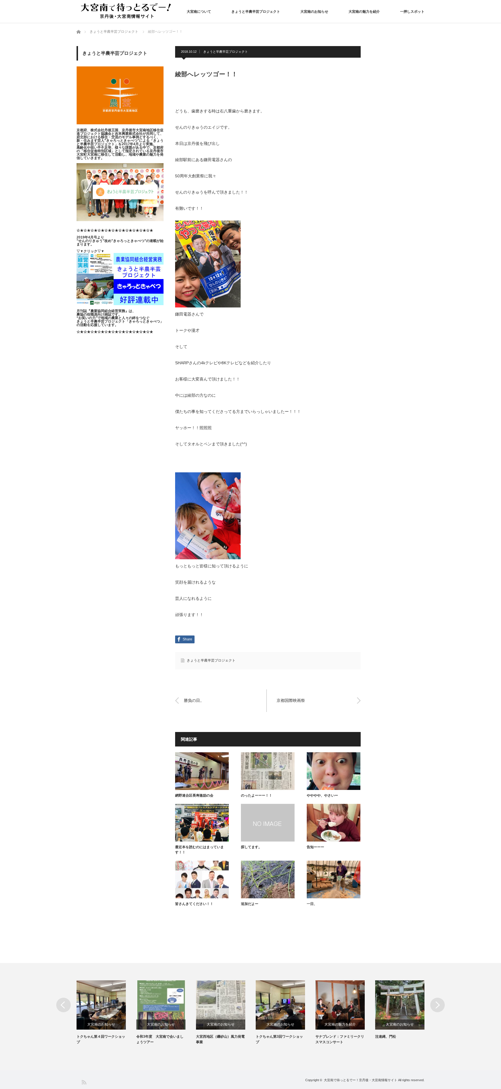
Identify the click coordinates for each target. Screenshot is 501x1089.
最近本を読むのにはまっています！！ (199, 849)
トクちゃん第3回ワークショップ (279, 1039)
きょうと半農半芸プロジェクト (255, 12)
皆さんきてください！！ (194, 904)
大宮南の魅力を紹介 (364, 12)
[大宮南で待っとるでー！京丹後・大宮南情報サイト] (127, 11)
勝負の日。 (194, 700)
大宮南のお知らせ (314, 12)
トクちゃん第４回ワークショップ (101, 1039)
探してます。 (251, 847)
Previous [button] (63, 1005)
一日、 (312, 904)
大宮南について (199, 12)
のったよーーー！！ (256, 795)
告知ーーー (315, 847)
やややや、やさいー (322, 795)
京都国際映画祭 (291, 700)
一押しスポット (412, 12)
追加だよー (249, 904)
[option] (106, 1012)
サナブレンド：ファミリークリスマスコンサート (339, 1039)
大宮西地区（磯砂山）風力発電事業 (220, 1039)
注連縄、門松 (385, 1037)
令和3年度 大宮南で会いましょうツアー (160, 1039)
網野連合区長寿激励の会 (194, 795)
